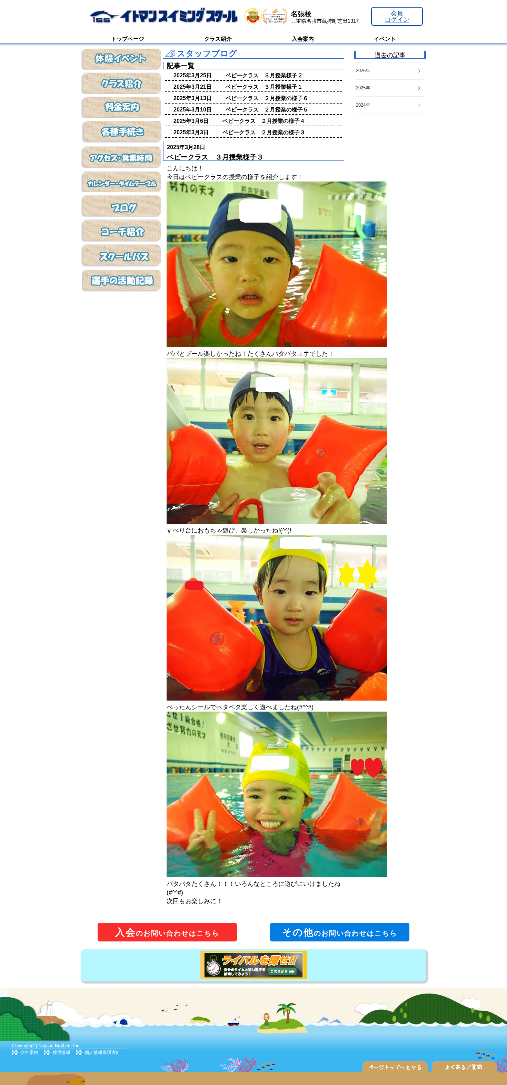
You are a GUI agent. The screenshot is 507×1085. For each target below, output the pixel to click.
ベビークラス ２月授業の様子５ (267, 110)
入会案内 (303, 39)
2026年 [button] (363, 70)
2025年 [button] (363, 87)
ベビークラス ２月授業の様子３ (263, 132)
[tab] (390, 105)
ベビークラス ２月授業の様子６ (267, 98)
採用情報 (61, 1052)
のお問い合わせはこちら (167, 932)
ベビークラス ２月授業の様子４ (263, 121)
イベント (385, 39)
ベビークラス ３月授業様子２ (264, 75)
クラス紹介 (218, 39)
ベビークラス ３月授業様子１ (264, 87)
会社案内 (29, 1052)
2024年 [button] (363, 105)
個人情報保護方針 (102, 1052)
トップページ (127, 39)
